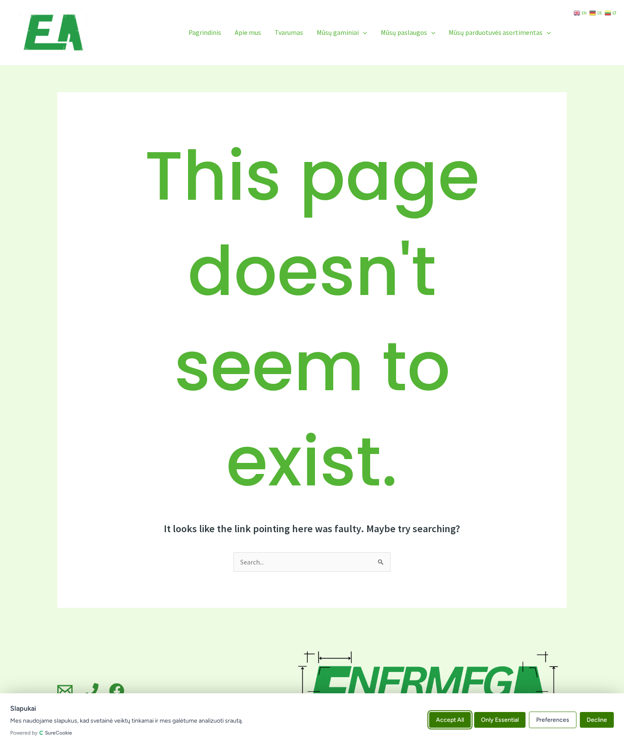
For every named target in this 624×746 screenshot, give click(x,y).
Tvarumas (289, 32)
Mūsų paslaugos (404, 32)
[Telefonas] (90, 690)
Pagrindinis (204, 32)
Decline (597, 719)
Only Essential (500, 719)
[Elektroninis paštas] (65, 690)
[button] (363, 32)
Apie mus (248, 32)
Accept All (450, 719)
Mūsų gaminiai (338, 32)
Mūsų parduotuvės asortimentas (495, 32)
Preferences (552, 719)
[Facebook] (116, 690)
